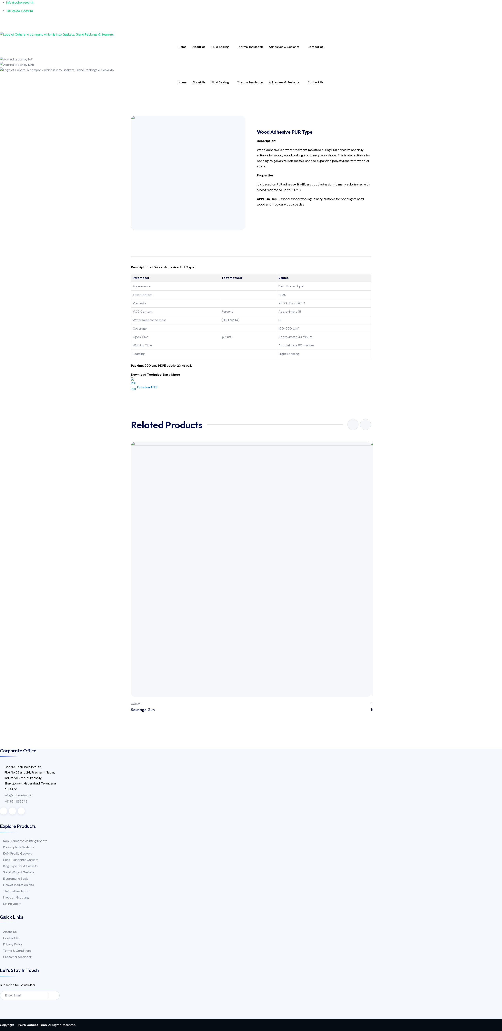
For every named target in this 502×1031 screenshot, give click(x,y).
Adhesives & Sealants (284, 47)
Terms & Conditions (17, 951)
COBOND (137, 704)
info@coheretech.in (19, 795)
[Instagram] (251, 24)
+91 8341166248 (16, 801)
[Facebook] (251, 19)
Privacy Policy (13, 944)
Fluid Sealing (220, 47)
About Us (199, 47)
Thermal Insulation (250, 47)
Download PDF (147, 387)
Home (182, 47)
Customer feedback (17, 957)
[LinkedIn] (251, 29)
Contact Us (315, 47)
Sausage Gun (143, 709)
